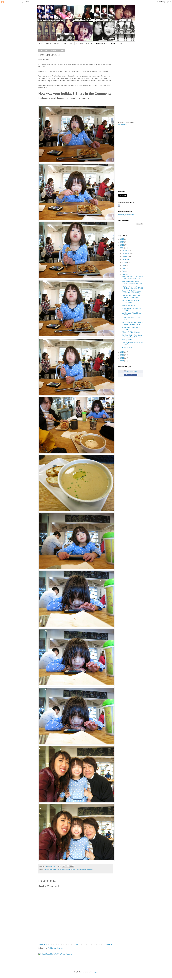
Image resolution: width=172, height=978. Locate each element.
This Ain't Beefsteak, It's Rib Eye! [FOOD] (131, 301)
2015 (122, 248)
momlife (83, 869)
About (113, 43)
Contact (120, 43)
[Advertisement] (137, 65)
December (126, 250)
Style (71, 43)
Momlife (56, 43)
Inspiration (89, 43)
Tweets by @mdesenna (126, 215)
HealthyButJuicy (101, 43)
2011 (122, 361)
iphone (73, 869)
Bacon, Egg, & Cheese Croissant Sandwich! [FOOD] (132, 287)
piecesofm (90, 869)
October (125, 256)
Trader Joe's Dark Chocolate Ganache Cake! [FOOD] (131, 292)
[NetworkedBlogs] (130, 371)
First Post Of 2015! (128, 347)
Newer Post (43, 944)
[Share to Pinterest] (73, 866)
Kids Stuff (79, 43)
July (123, 265)
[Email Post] (59, 866)
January (125, 274)
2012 (122, 358)
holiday (68, 869)
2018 (122, 239)
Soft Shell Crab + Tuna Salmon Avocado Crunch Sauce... (132, 336)
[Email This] (63, 866)
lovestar (78, 869)
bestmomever (48, 869)
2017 (122, 242)
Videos (48, 43)
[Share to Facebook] (71, 866)
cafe (54, 869)
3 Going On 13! (127, 340)
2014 (122, 352)
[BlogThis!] (66, 866)
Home (41, 43)
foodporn (62, 869)
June (124, 268)
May (123, 271)
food (58, 869)
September (126, 259)
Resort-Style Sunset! (129, 305)
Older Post (108, 944)
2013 (122, 355)
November (126, 253)
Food (64, 43)
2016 (122, 245)
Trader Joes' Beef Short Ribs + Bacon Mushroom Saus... (132, 323)
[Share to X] (68, 866)
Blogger (95, 972)
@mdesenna (122, 124)
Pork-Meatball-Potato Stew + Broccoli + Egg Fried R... (131, 296)
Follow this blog (130, 375)
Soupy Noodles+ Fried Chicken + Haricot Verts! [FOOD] (132, 277)
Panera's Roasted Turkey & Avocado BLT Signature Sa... (132, 282)
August (124, 262)
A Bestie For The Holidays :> (131, 332)
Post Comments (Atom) (55, 948)
